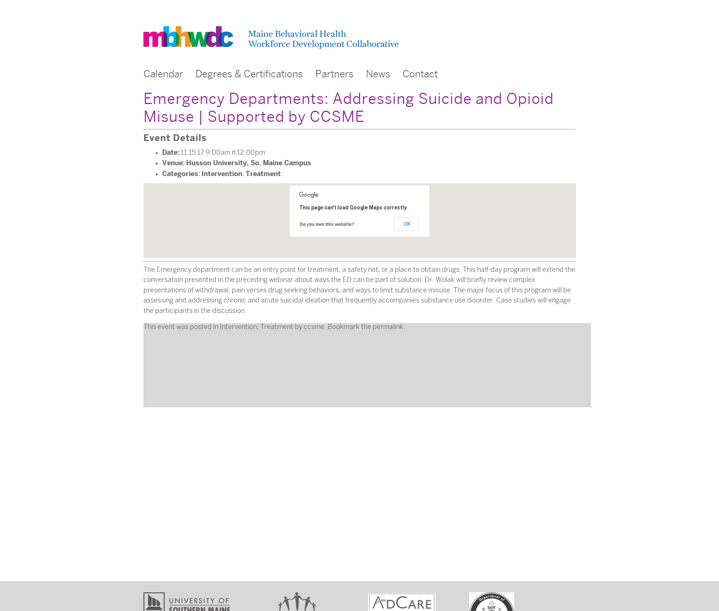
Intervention (221, 174)
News (378, 74)
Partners (334, 74)
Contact (420, 74)
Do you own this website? (327, 224)
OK (407, 224)
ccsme (314, 327)
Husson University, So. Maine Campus (248, 163)
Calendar (163, 74)
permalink (388, 327)
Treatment (263, 174)
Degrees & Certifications (249, 74)
